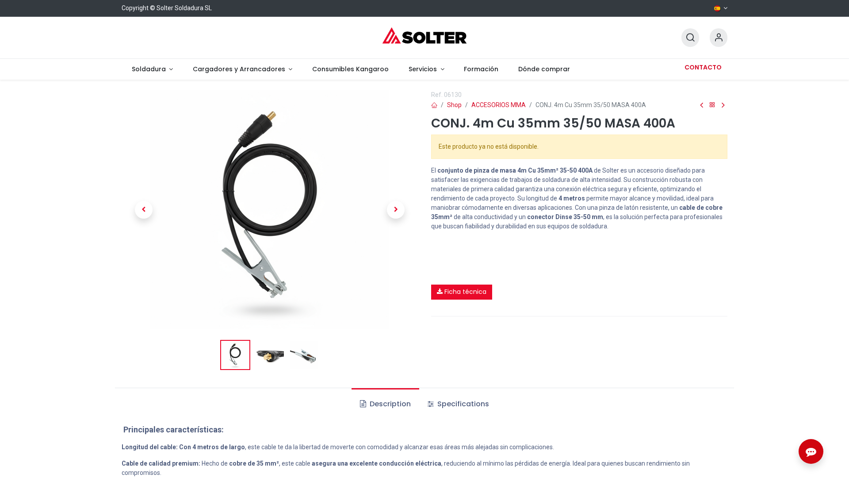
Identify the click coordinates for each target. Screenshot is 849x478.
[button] (144, 210)
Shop (454, 104)
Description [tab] (389, 404)
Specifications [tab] (462, 404)
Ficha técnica (464, 291)
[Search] (690, 37)
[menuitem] (152, 69)
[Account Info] (718, 37)
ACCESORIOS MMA (498, 104)
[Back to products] (712, 105)
